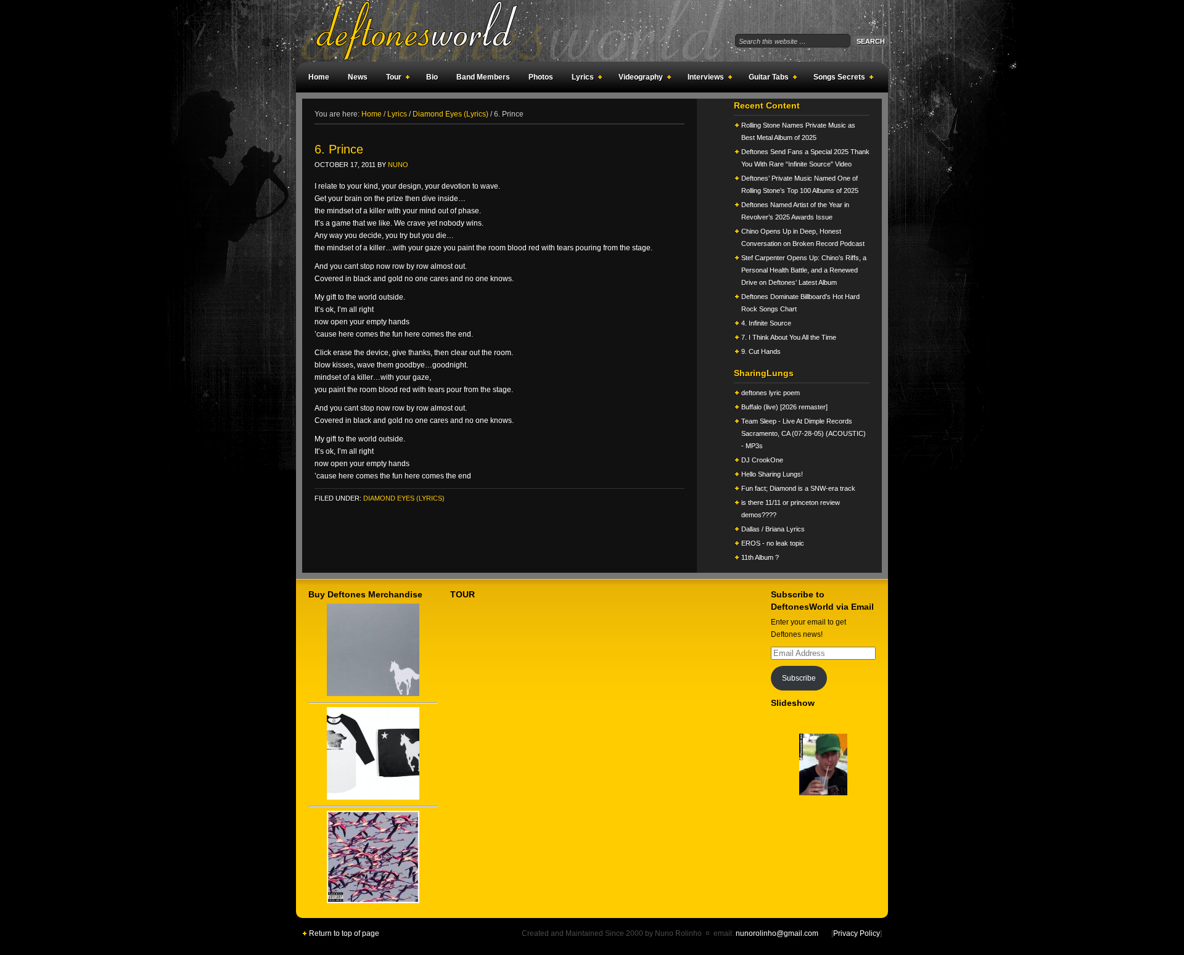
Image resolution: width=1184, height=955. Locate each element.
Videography (637, 79)
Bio (432, 77)
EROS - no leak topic (772, 543)
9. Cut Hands (761, 351)
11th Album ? (760, 557)
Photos (540, 77)
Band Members (483, 77)
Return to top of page (344, 933)
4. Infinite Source (766, 323)
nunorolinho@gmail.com (777, 933)
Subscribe (799, 678)
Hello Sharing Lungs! (772, 474)
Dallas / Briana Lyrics (773, 529)
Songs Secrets (836, 79)
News (358, 77)
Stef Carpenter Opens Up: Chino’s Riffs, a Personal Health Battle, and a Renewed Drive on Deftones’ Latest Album (803, 270)
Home (318, 77)
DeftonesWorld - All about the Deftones (431, 31)
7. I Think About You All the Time (788, 337)
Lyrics (579, 79)
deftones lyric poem (770, 392)
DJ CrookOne (762, 460)
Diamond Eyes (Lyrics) (404, 498)
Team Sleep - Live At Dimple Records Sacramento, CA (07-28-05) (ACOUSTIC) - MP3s (803, 433)
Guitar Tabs (765, 79)
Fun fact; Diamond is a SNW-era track (798, 488)
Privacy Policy (856, 933)
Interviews (702, 79)
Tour (390, 79)
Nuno (398, 164)
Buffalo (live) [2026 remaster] (784, 407)
